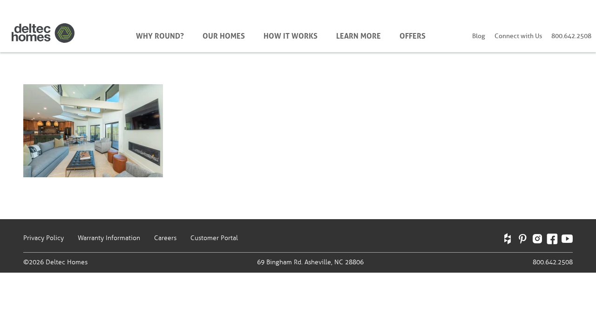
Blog (478, 36)
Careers (165, 238)
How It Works (291, 35)
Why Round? (160, 35)
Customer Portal (214, 238)
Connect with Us (518, 36)
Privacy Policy (43, 238)
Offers (413, 35)
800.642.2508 (571, 36)
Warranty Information (109, 238)
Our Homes (224, 35)
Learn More (358, 35)
